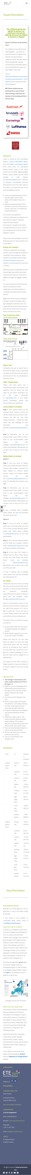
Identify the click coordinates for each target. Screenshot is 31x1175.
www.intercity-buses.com (16, 545)
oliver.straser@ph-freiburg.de (12, 1104)
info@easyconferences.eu (15, 1131)
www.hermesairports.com (13, 179)
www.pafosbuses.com (12, 534)
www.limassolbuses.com (17, 445)
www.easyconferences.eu (17, 1121)
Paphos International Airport (19, 164)
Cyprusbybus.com (11, 398)
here (17, 512)
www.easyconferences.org (11, 260)
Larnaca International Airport (18, 161)
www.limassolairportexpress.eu (16, 478)
